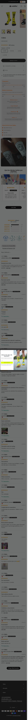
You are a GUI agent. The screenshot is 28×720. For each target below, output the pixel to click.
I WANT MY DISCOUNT (7, 362)
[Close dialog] (26, 351)
